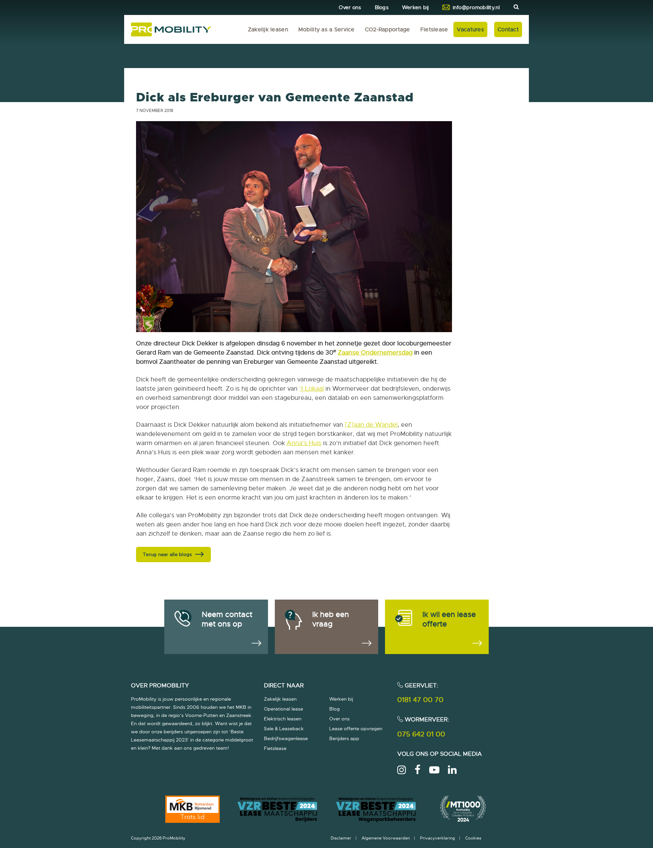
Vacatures (470, 29)
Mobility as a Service (326, 29)
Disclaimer (341, 838)
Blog (334, 709)
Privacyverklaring (437, 838)
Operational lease (283, 709)
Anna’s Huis (304, 443)
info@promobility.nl (476, 7)
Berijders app (344, 738)
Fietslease (434, 29)
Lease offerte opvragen (355, 728)
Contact (508, 29)
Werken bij (415, 7)
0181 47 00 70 (420, 700)
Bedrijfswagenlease (286, 738)
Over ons (350, 7)
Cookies (473, 838)
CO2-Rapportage (387, 29)
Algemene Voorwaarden (386, 838)
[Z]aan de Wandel (371, 424)
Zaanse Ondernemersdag (375, 352)
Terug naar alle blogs (167, 554)
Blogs (381, 7)
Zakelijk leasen (268, 29)
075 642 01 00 (421, 734)
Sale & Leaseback (284, 728)
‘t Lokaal (311, 388)
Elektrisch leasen (282, 719)
